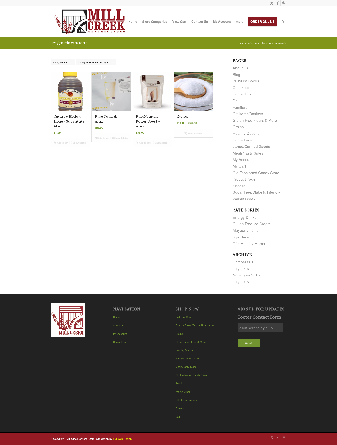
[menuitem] (133, 21)
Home (116, 317)
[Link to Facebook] (277, 3)
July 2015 (241, 281)
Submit (249, 343)
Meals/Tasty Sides (248, 152)
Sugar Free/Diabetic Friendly (256, 192)
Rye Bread (242, 236)
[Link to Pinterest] (283, 3)
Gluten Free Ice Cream (252, 223)
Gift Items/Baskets (248, 113)
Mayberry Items (246, 230)
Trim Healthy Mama (249, 243)
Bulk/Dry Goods (246, 80)
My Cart (239, 166)
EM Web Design (122, 439)
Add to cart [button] (62, 142)
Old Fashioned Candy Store (256, 172)
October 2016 (244, 261)
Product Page (244, 179)
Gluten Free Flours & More (255, 120)
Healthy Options (246, 133)
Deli (236, 100)
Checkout (241, 87)
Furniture (240, 107)
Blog (236, 74)
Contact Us (242, 93)
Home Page (243, 139)
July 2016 (241, 268)
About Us (240, 67)
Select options (194, 133)
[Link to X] (272, 3)
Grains (238, 126)
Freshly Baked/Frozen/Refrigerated (195, 325)
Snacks (239, 185)
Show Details (79, 142)
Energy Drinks (244, 217)
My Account (243, 159)
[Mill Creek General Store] (91, 21)
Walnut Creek (244, 198)
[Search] (283, 21)
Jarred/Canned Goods (251, 146)
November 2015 (246, 274)
